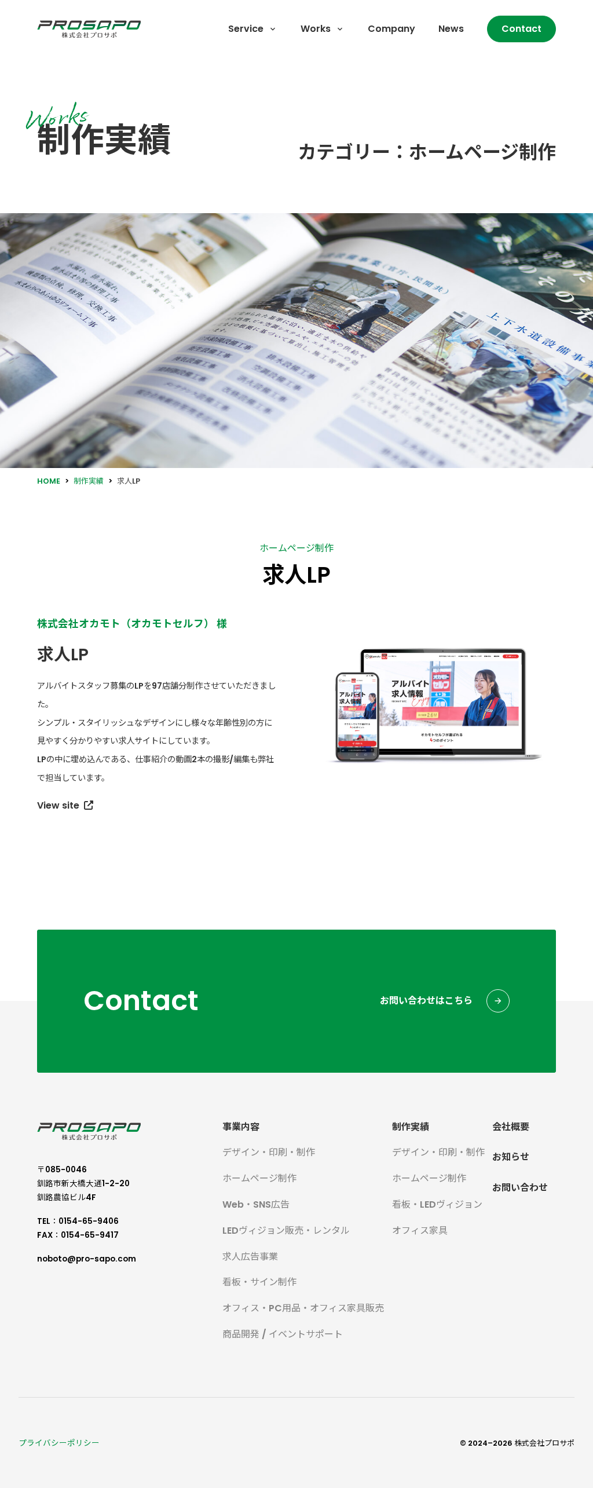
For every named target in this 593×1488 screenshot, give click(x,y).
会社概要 (510, 1127)
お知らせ (510, 1157)
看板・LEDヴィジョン (437, 1204)
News (451, 28)
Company (391, 28)
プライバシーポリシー (59, 1443)
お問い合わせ (520, 1187)
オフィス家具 (420, 1230)
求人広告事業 (250, 1256)
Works (316, 28)
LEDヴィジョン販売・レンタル (286, 1230)
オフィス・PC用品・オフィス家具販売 (303, 1308)
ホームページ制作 (296, 548)
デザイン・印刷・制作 (268, 1152)
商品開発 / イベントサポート (282, 1334)
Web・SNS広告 (256, 1204)
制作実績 (410, 1127)
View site (58, 805)
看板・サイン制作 (259, 1282)
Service (245, 28)
